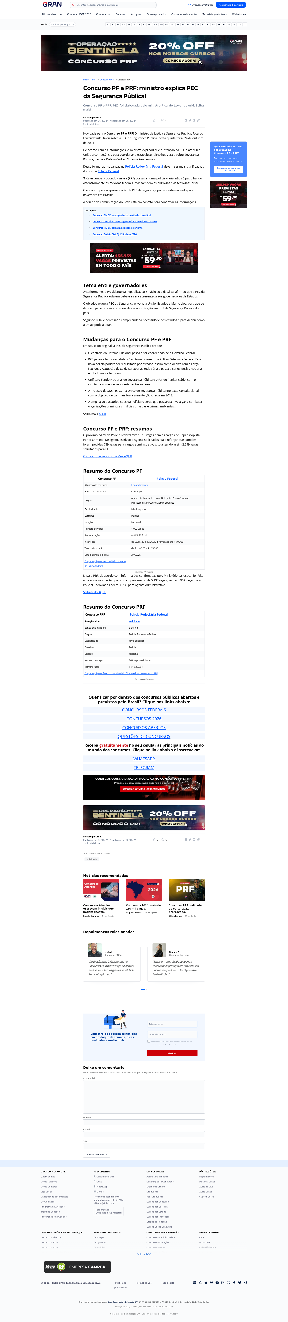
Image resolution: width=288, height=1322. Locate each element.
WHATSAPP (144, 758)
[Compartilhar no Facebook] (185, 120)
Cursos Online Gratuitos (159, 1227)
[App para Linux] (200, 1283)
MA (155, 24)
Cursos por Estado (156, 1211)
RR (219, 24)
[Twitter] (240, 1283)
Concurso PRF (107, 79)
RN (208, 24)
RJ (203, 24)
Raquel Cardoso (134, 912)
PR (197, 24)
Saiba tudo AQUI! (94, 592)
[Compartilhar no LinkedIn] (194, 120)
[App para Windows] (194, 1283)
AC (107, 24)
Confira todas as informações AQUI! (107, 456)
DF (139, 24)
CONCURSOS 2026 (143, 718)
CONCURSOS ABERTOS (144, 727)
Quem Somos (48, 1176)
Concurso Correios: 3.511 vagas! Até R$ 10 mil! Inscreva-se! (125, 221)
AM (118, 24)
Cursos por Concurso (157, 1201)
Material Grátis (207, 1181)
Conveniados (47, 1201)
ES (144, 24)
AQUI (102, 414)
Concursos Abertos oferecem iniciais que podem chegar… (98, 909)
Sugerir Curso (206, 1196)
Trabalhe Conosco (50, 1211)
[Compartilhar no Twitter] (189, 120)
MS (166, 24)
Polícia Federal (108, 171)
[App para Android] (211, 1283)
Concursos (102, 14)
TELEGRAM (144, 767)
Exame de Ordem (155, 1186)
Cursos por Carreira (157, 1206)
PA (178, 24)
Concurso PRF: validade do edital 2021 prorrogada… (185, 909)
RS (224, 24)
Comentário (90, 1078)
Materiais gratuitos (213, 14)
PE (188, 24)
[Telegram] (245, 1283)
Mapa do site (167, 1283)
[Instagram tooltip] (222, 1283)
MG (161, 24)
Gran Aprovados (156, 14)
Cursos (120, 14)
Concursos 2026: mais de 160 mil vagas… (143, 907)
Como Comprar (49, 1186)
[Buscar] (73, 6)
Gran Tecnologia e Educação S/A (123, 1302)
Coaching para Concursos (160, 1181)
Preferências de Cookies (54, 1217)
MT (172, 24)
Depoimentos (206, 1176)
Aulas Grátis (205, 1191)
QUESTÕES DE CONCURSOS (144, 736)
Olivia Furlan (175, 916)
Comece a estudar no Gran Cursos (144, 789)
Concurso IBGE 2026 (79, 14)
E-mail (87, 1129)
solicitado (134, 621)
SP (239, 24)
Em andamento (139, 485)
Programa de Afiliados (53, 1206)
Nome (87, 1117)
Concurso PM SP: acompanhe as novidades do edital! (122, 215)
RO (213, 24)
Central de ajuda (105, 1176)
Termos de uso (144, 1283)
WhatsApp (102, 1186)
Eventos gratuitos (202, 5)
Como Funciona (49, 1181)
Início (86, 79)
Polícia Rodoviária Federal (149, 614)
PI (193, 24)
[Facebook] (234, 1283)
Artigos (135, 14)
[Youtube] (217, 1283)
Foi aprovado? (109, 1211)
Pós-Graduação (154, 1196)
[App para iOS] (206, 1283)
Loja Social (46, 1191)
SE (234, 24)
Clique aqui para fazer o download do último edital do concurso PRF (121, 673)
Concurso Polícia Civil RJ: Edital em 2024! (115, 234)
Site (85, 1141)
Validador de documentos (54, 1196)
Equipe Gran (94, 117)
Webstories (239, 14)
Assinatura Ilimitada (231, 5)
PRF (94, 79)
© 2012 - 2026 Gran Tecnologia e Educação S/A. (70, 1283)
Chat (99, 1181)
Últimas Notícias (52, 14)
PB (183, 24)
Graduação (152, 1191)
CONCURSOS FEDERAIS (144, 710)
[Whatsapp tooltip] (228, 1283)
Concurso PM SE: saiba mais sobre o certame (117, 227)
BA (129, 24)
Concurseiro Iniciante (184, 14)
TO (245, 24)
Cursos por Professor (157, 1217)
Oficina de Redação (156, 1222)
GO (149, 24)
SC (229, 24)
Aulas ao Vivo (206, 1186)
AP (123, 24)
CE (134, 24)
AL (113, 24)
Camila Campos (91, 916)
